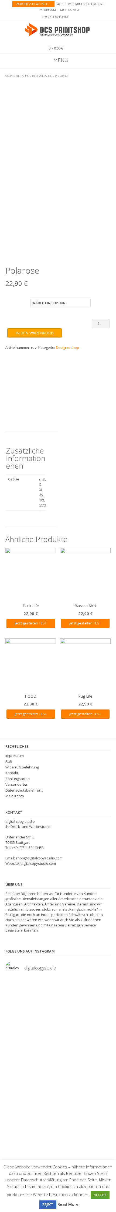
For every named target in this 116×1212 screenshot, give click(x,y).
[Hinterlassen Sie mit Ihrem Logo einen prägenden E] (58, 1105)
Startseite (12, 76)
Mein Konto (69, 9)
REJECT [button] (47, 1204)
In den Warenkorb (34, 333)
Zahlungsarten (17, 778)
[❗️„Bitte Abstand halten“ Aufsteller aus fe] (58, 1008)
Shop (25, 76)
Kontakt (11, 772)
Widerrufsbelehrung (85, 4)
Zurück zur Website (32, 4)
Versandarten (16, 784)
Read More (68, 1204)
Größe (11, 302)
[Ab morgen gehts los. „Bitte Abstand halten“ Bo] (58, 1028)
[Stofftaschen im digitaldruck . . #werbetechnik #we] (58, 989)
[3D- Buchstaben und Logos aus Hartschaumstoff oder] (58, 1139)
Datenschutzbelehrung (24, 790)
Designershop (42, 76)
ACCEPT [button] (100, 1194)
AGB (60, 4)
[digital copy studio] (58, 30)
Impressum (47, 9)
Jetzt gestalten (26, 623)
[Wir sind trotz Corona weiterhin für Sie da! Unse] (58, 1060)
